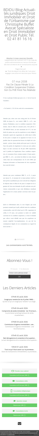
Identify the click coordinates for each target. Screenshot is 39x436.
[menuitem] (20, 63)
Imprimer (20, 239)
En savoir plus (11, 434)
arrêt (26, 98)
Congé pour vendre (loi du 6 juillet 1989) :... (19, 299)
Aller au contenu (8, 2)
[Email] (19, 423)
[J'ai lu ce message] (37, 431)
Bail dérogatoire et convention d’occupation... (19, 338)
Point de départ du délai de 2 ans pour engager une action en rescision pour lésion (20, 72)
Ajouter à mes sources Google (19, 58)
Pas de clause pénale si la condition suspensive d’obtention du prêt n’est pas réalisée (19, 87)
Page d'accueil (20, 69)
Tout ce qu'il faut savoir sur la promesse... (20, 349)
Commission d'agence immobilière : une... (19, 324)
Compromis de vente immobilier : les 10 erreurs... (19, 311)
